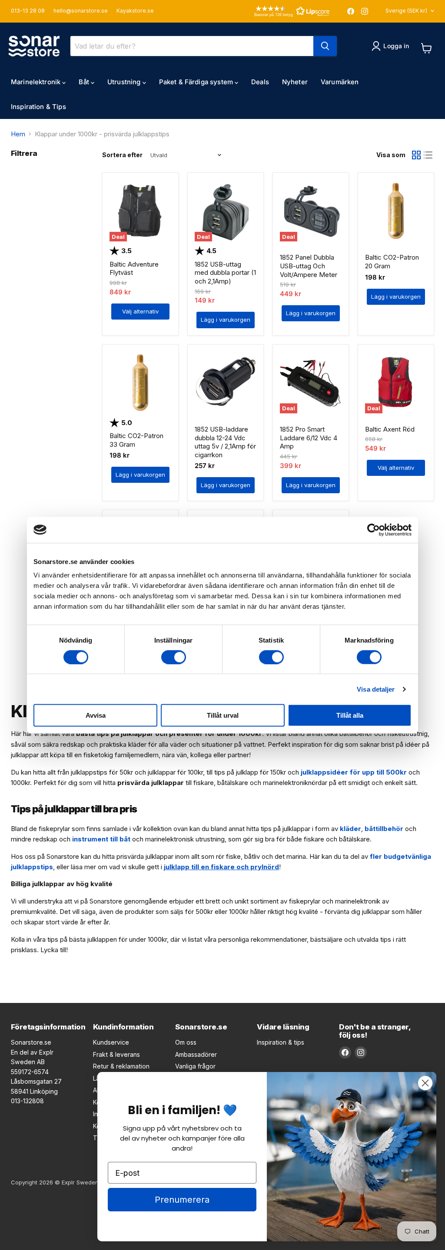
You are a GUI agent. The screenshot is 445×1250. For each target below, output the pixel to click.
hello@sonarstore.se (80, 11)
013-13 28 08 (28, 11)
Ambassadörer (196, 1054)
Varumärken (340, 82)
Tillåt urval (223, 715)
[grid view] (416, 155)
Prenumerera (182, 1199)
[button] (279, 11)
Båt (85, 82)
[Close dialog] (425, 1083)
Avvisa (96, 715)
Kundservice (111, 1042)
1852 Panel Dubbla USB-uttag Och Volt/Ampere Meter (308, 265)
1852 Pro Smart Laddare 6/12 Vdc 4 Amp (308, 437)
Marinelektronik (36, 82)
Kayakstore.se (135, 11)
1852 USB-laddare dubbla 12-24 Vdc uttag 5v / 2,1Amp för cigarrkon (225, 442)
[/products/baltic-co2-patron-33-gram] (140, 382)
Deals (260, 82)
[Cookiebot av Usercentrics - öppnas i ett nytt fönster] (373, 529)
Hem (18, 134)
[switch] (173, 657)
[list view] (428, 155)
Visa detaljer (376, 689)
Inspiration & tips (280, 1042)
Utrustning (125, 82)
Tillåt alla (349, 715)
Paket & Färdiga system (197, 82)
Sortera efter (122, 155)
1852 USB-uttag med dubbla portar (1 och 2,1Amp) (225, 272)
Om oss (185, 1042)
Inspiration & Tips (38, 106)
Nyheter (295, 82)
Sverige (406, 10)
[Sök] (325, 46)
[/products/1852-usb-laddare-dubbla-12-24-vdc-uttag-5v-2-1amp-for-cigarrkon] (225, 382)
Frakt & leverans (116, 1054)
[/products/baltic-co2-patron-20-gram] (396, 211)
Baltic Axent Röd (390, 429)
